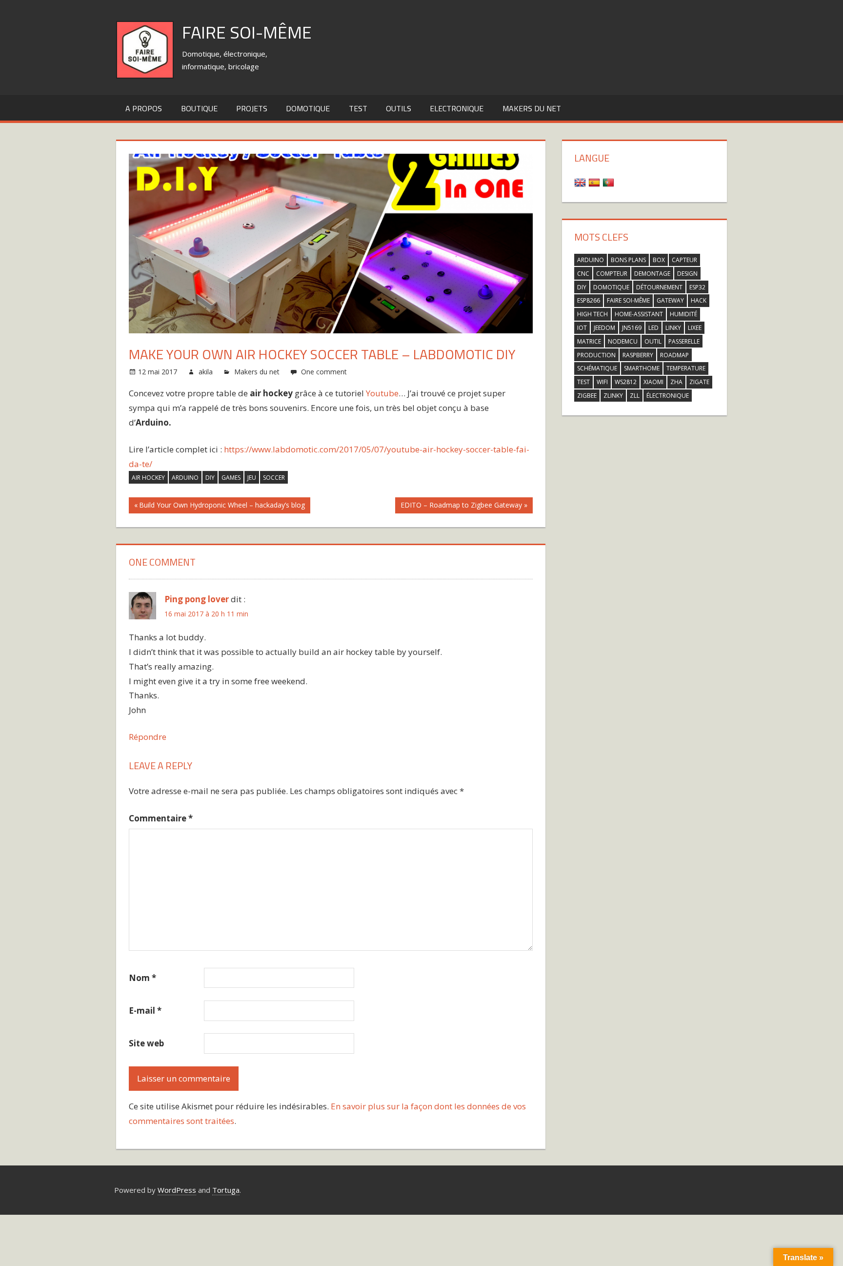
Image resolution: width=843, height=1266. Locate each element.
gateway (670, 300)
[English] (581, 182)
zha (676, 382)
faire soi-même (628, 300)
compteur (611, 273)
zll (635, 395)
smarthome (642, 368)
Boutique (199, 108)
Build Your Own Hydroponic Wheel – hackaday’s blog (222, 506)
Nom (142, 977)
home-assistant (639, 314)
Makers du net (531, 108)
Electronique (456, 108)
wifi (602, 382)
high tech (592, 314)
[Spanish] (595, 182)
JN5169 (632, 328)
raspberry (637, 355)
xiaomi (653, 382)
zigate (699, 382)
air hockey (148, 477)
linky (673, 328)
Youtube (382, 393)
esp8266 (588, 300)
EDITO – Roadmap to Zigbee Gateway (461, 506)
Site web (146, 1043)
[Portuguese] (609, 182)
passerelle (684, 341)
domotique (611, 287)
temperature (685, 368)
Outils (398, 108)
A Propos (143, 108)
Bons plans (628, 260)
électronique (667, 395)
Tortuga (226, 1190)
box (659, 260)
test (358, 108)
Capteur (684, 260)
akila (206, 371)
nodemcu (623, 341)
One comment (324, 371)
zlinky (613, 395)
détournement (659, 287)
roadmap (674, 355)
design (687, 273)
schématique (597, 368)
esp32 (697, 287)
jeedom (604, 328)
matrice (589, 341)
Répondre (147, 736)
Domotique (308, 108)
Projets (251, 108)
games (231, 477)
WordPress (177, 1190)
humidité (683, 314)
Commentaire (161, 818)
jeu (251, 477)
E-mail (145, 1010)
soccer (274, 477)
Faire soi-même (247, 32)
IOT (582, 328)
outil (653, 341)
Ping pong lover (196, 599)
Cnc (583, 273)
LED (653, 328)
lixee (695, 328)
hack (698, 300)
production (596, 355)
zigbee (587, 395)
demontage (652, 273)
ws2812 (626, 382)
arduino (185, 477)
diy (210, 477)
